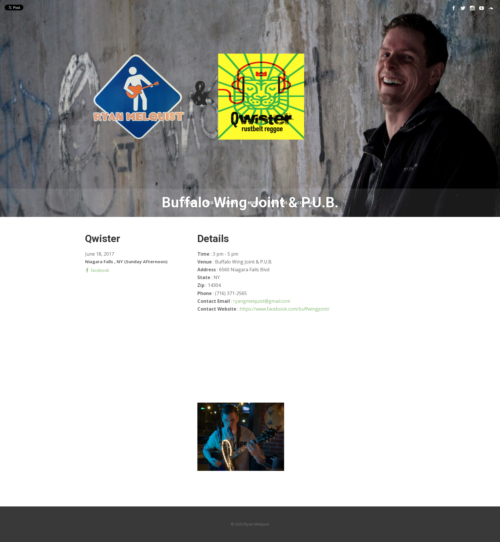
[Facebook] (453, 8)
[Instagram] (472, 8)
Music (254, 202)
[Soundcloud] (490, 8)
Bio (210, 202)
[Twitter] (463, 8)
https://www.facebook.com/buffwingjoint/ (285, 309)
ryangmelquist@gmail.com (261, 301)
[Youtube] (481, 8)
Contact (306, 202)
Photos (279, 202)
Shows (230, 202)
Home (190, 202)
